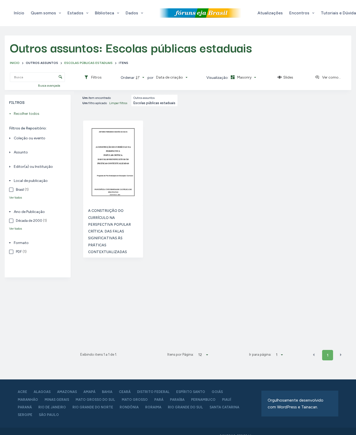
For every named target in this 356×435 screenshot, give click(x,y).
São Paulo (49, 415)
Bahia (107, 392)
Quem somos (43, 12)
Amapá (89, 392)
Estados (75, 12)
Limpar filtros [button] (118, 103)
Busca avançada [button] (49, 85)
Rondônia (129, 407)
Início (19, 12)
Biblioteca (104, 12)
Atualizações (270, 12)
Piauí (226, 400)
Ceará (125, 392)
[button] (313, 355)
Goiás (217, 392)
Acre (22, 392)
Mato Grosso (135, 400)
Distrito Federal (153, 392)
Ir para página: (260, 354)
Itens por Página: (180, 354)
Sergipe (25, 415)
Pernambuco (203, 400)
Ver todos (15, 197)
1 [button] (327, 355)
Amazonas (67, 392)
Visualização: (217, 77)
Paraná (25, 407)
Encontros (299, 12)
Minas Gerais (57, 400)
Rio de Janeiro (52, 407)
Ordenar (127, 77)
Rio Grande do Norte (92, 407)
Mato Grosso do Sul (95, 400)
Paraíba (177, 400)
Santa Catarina (224, 407)
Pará (158, 400)
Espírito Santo (190, 392)
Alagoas (42, 392)
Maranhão (28, 400)
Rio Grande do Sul (185, 407)
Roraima (153, 407)
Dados (132, 12)
